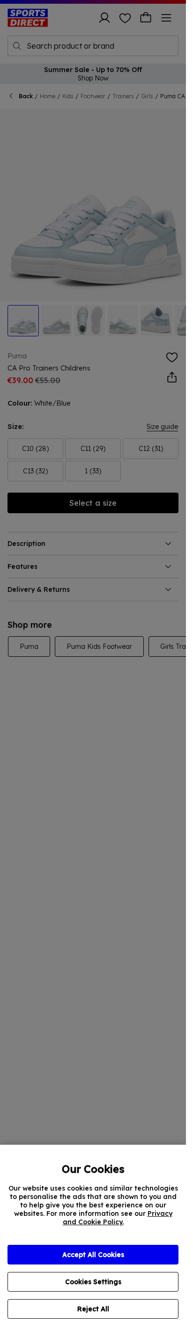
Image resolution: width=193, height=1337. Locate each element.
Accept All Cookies (93, 1254)
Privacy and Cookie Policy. (117, 1217)
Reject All (93, 1309)
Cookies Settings (93, 1282)
